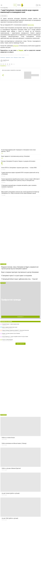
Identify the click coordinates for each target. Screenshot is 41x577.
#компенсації (2, 57)
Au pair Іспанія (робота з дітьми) (11, 493)
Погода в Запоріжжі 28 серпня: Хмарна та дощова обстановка (18, 161)
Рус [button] (37, 5)
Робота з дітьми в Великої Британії (11, 468)
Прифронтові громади (11, 299)
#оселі (12, 57)
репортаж (15, 45)
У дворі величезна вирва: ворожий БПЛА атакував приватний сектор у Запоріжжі (20, 173)
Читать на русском (3, 15)
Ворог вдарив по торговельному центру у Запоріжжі (15, 156)
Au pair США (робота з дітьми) (10, 518)
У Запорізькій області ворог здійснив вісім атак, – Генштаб (19, 279)
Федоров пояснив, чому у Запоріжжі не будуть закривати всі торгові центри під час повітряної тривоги (19, 268)
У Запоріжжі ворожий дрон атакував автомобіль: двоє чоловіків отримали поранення (18, 186)
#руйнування (8, 57)
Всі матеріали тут (21, 316)
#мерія (23, 57)
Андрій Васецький (6, 60)
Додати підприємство (20, 343)
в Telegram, (20, 50)
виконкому (31, 25)
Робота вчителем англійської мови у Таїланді (14, 443)
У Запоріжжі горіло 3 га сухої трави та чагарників (16, 275)
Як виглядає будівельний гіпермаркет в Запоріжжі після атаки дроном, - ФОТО (18, 150)
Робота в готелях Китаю (8, 437)
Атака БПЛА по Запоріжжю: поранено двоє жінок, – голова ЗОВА (19, 167)
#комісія (19, 57)
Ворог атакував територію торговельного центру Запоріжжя (20, 272)
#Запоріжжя (16, 57)
